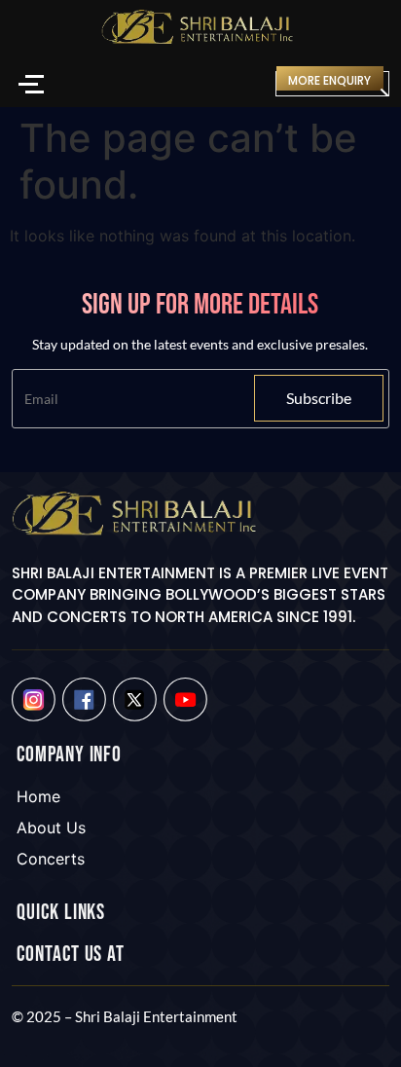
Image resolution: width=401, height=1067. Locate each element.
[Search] (247, 84)
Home (38, 796)
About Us (51, 827)
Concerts (51, 858)
